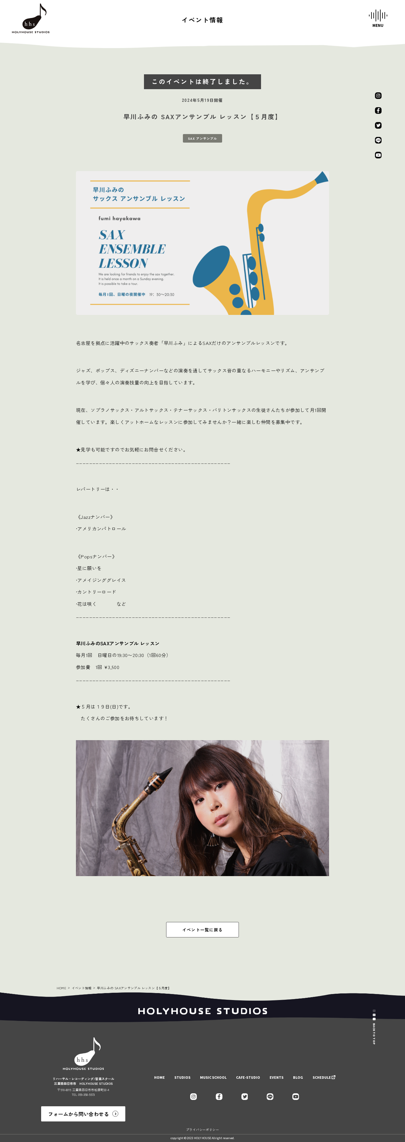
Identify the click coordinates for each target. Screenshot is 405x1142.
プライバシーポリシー (202, 1129)
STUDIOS (182, 1077)
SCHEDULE (322, 1077)
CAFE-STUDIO (248, 1077)
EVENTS (277, 1077)
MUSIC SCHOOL (213, 1077)
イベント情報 (81, 987)
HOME (61, 987)
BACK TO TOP (374, 1034)
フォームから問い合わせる (78, 1114)
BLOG (298, 1077)
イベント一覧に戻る (202, 930)
